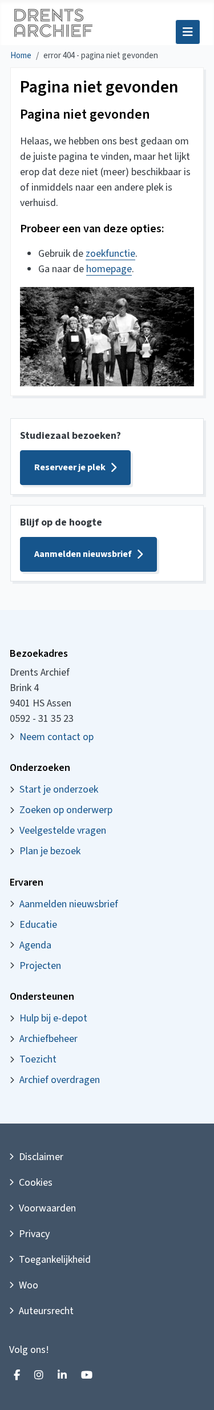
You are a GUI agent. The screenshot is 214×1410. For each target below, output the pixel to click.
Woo (28, 1285)
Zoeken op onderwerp (65, 810)
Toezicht (37, 1059)
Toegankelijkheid (55, 1260)
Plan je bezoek (49, 851)
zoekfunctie (110, 254)
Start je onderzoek (58, 789)
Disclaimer (41, 1157)
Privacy (34, 1234)
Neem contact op (56, 737)
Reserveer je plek (70, 467)
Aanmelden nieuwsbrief (83, 554)
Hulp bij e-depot (53, 1018)
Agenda (35, 945)
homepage (109, 269)
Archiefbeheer (48, 1039)
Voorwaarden (47, 1208)
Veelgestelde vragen (62, 830)
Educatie (38, 925)
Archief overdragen (59, 1080)
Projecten (40, 966)
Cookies (36, 1182)
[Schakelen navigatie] (187, 32)
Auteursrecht (46, 1311)
